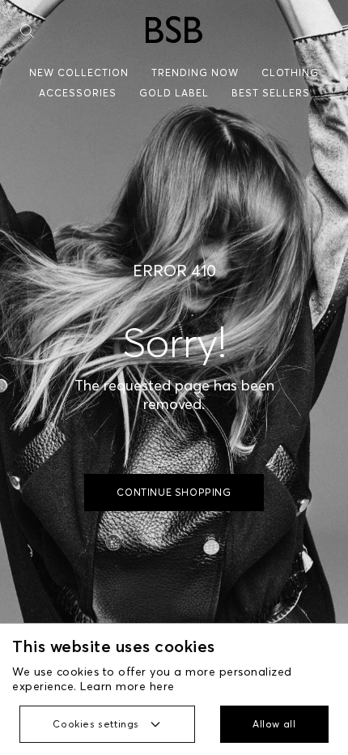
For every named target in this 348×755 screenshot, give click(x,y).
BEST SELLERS (270, 93)
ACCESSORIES (78, 93)
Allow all (274, 724)
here (162, 686)
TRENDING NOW (195, 72)
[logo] (174, 29)
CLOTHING (290, 72)
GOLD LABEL (174, 93)
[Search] (27, 31)
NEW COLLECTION (79, 72)
